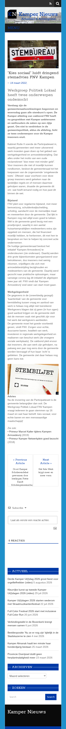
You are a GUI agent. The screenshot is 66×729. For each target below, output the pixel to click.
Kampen (46, 431)
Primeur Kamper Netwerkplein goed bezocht (33, 438)
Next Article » (46, 461)
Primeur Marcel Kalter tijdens (25, 431)
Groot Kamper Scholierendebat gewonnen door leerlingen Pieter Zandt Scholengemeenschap (20, 477)
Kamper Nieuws (27, 712)
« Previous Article (20, 461)
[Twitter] (45, 3)
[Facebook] (40, 3)
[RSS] (50, 3)
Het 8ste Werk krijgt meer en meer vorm (46, 472)
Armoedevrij (14, 435)
